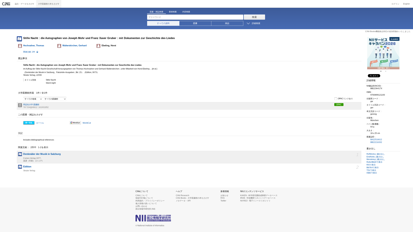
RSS (223, 198)
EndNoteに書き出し (375, 157)
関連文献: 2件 (29, 52)
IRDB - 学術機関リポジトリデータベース (258, 198)
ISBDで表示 (372, 173)
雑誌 (227, 23)
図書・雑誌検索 (156, 12)
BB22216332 (376, 142)
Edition (27, 166)
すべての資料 (163, 23)
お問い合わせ (141, 206)
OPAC (339, 104)
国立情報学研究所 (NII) (145, 209)
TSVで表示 (371, 170)
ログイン (395, 4)
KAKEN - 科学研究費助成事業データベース (258, 195)
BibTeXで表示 (373, 167)
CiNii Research (182, 195)
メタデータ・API (183, 201)
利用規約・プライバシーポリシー (150, 201)
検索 (254, 17)
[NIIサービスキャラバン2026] (383, 53)
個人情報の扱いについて (146, 203)
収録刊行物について (144, 198)
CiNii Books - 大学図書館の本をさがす (192, 198)
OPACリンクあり (345, 98)
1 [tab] (382, 71)
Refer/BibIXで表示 (374, 162)
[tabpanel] (383, 53)
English (406, 4)
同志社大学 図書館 (31, 104)
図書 (195, 23)
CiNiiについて (142, 195)
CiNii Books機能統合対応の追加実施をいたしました (387, 31)
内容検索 (186, 12)
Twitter (223, 201)
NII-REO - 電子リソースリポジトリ (255, 201)
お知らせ (224, 195)
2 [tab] (387, 71)
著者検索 (173, 12)
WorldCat (87, 123)
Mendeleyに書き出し (376, 159)
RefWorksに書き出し (376, 154)
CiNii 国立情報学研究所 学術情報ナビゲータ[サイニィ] (6, 4)
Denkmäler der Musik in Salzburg (42, 154)
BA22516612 (376, 139)
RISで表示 (371, 165)
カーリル (40, 123)
